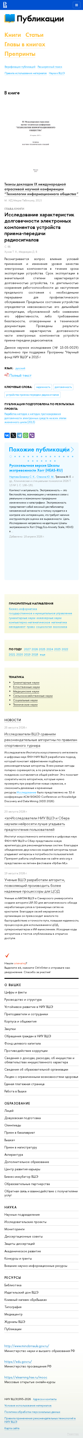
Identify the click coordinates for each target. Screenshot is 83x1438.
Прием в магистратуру (20, 1147)
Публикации (40, 18)
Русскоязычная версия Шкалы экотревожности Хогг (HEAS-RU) (36, 468)
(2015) (35, 418)
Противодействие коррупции (26, 1051)
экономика (60, 627)
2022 (65, 649)
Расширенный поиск (50, 67)
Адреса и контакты (45, 1399)
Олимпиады (12, 1125)
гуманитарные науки (22, 618)
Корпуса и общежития (20, 1021)
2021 (12, 654)
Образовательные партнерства (27, 1184)
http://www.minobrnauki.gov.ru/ (26, 1346)
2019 (27, 654)
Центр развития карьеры (22, 1169)
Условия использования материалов (28, 1405)
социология (44, 627)
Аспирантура (13, 1154)
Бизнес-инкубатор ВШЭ (21, 1176)
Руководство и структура (23, 999)
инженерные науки (49, 618)
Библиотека (12, 1285)
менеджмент (17, 627)
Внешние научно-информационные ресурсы (35, 1266)
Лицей (9, 1110)
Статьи (34, 35)
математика (59, 622)
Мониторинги (14, 1229)
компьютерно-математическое (29, 622)
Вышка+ (9, 1140)
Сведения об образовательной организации (36, 1069)
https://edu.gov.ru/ (18, 1361)
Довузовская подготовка (22, 1118)
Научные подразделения (22, 1214)
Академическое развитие (22, 1251)
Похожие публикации (39, 449)
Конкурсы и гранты (18, 1258)
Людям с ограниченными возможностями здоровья (41, 1077)
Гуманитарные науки (26, 682)
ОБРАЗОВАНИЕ (17, 1103)
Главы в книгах (24, 44)
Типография (12, 1307)
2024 (49, 649)
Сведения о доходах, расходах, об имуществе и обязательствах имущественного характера (39, 1060)
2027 (27, 649)
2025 (42, 649)
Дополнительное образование (26, 1162)
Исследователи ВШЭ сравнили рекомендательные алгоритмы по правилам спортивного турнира (40, 739)
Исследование (26, 792)
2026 (35, 649)
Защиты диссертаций (19, 1243)
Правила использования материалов (26, 73)
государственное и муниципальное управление (40, 613)
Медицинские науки (26, 691)
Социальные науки (25, 700)
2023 (57, 649)
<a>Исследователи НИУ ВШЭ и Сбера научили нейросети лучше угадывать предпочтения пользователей (36, 823)
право (31, 627)
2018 (35, 654)
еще (42, 654)
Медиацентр (13, 1314)
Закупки (10, 1029)
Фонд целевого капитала (22, 1043)
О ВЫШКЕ (12, 985)
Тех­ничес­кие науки (25, 704)
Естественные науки (26, 687)
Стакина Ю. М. (45, 477)
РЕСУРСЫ (12, 1277)
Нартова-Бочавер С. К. (22, 477)
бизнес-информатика (23, 609)
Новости (12, 720)
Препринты (19, 54)
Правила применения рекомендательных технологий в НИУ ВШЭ (40, 1420)
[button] (10, 456)
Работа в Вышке (15, 1091)
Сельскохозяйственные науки (33, 696)
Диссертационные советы (23, 1236)
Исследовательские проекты (25, 1222)
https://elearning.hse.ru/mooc (25, 1377)
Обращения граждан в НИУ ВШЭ (27, 1036)
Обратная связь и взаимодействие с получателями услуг (41, 1193)
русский (20, 368)
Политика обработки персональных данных (32, 1412)
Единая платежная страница (24, 1084)
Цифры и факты (15, 992)
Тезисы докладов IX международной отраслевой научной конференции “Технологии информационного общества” (41, 189)
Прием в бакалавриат (19, 1132)
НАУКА (10, 1207)
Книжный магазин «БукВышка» (25, 1300)
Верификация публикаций (20, 67)
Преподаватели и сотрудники (26, 1014)
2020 (19, 654)
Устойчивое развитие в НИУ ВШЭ (28, 1007)
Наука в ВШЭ (57, 73)
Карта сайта (11, 1428)
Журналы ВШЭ (14, 1322)
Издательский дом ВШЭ (21, 1292)
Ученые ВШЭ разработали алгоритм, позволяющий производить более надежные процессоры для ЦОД (34, 885)
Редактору (73, 1433)
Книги (12, 35)
